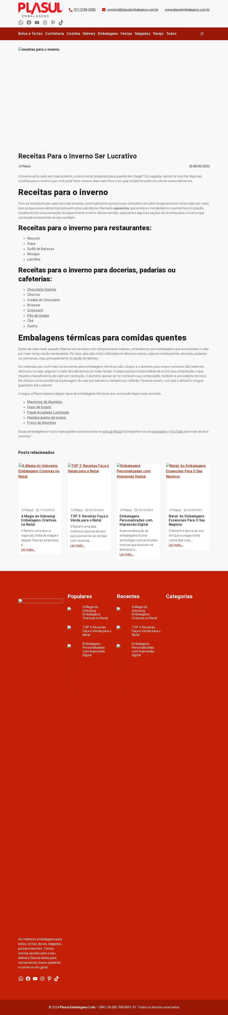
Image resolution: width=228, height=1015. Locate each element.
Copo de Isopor (39, 407)
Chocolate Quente (41, 290)
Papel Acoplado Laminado (48, 413)
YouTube (176, 431)
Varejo (185, 621)
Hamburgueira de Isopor (47, 418)
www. (169, 9)
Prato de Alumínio (41, 423)
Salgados (172, 621)
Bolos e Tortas (176, 607)
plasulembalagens (135, 9)
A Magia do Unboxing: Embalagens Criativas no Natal (95, 612)
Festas (190, 617)
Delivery (184, 612)
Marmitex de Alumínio (45, 402)
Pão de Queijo (38, 316)
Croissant (35, 310)
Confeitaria (197, 607)
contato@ (114, 9)
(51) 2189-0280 (85, 9)
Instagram (159, 431)
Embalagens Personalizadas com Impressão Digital (94, 649)
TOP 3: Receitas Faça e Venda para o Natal (97, 631)
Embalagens (44, 144)
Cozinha (25, 144)
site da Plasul (112, 431)
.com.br (153, 9)
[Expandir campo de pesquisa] (202, 33)
